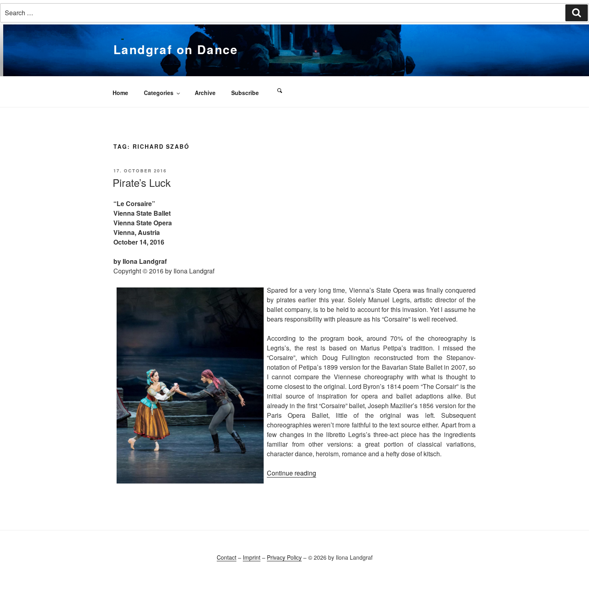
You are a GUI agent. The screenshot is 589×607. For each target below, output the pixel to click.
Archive (205, 93)
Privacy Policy (284, 557)
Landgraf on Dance (175, 49)
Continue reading (291, 473)
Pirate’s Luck (142, 182)
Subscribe (245, 93)
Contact (226, 557)
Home (120, 93)
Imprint (251, 557)
